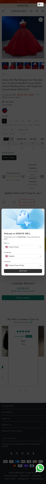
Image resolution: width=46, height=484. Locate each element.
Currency (7, 261)
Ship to (6, 243)
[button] (40, 4)
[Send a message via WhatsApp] (40, 468)
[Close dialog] (43, 210)
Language (7, 252)
